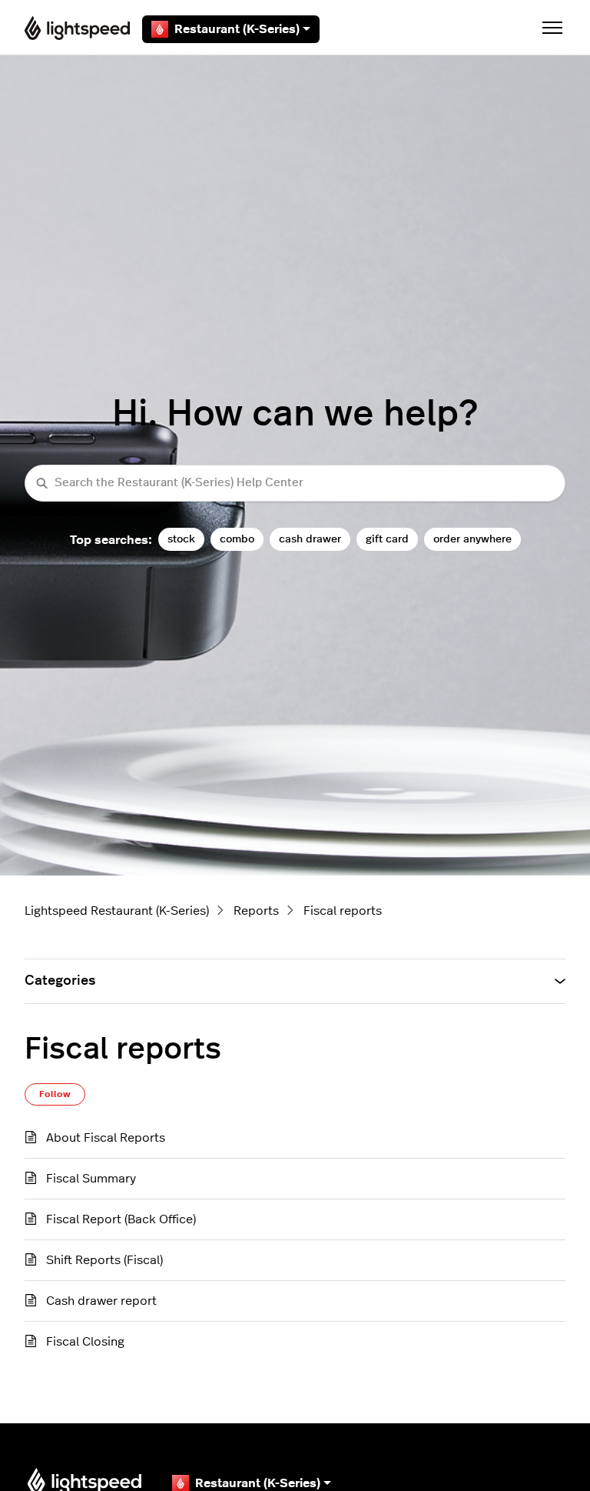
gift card (387, 539)
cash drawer (310, 539)
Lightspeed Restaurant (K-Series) (117, 911)
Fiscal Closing (85, 1342)
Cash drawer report (101, 1301)
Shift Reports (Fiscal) (104, 1260)
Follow (55, 1094)
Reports (256, 911)
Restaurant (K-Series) (237, 29)
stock (181, 539)
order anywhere (472, 539)
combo (237, 539)
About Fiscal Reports (105, 1138)
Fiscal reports (342, 911)
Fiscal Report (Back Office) (121, 1219)
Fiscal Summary (91, 1178)
